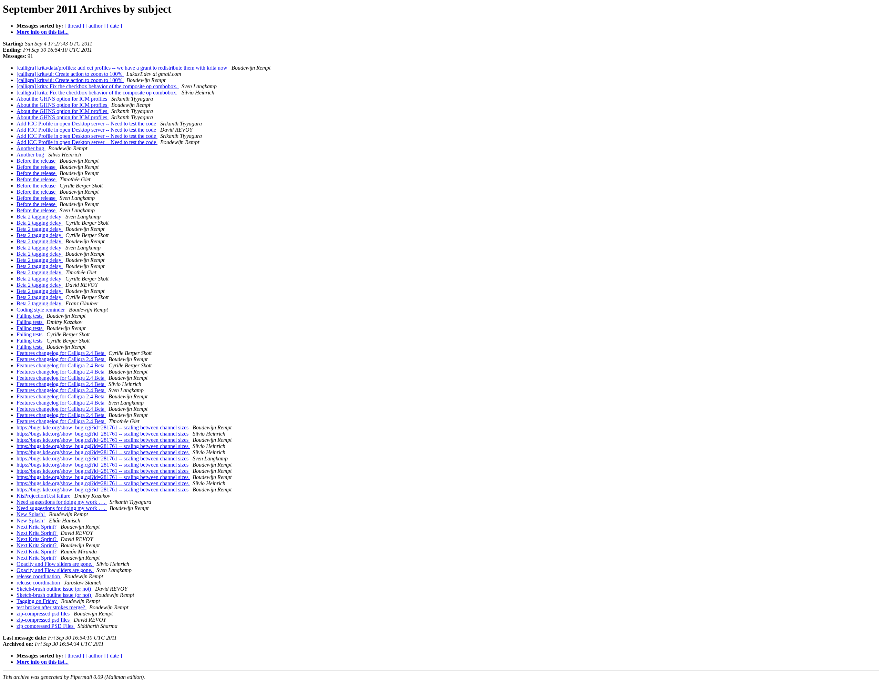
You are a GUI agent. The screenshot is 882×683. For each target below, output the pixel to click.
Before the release (37, 161)
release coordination (39, 576)
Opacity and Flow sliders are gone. (55, 564)
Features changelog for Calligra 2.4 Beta (61, 353)
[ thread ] (74, 26)
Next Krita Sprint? (37, 527)
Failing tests (30, 316)
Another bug (31, 148)
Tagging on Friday (37, 601)
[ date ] (114, 26)
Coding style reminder (41, 310)
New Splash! (31, 514)
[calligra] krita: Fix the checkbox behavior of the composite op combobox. (98, 86)
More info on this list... (43, 32)
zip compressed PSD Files (46, 626)
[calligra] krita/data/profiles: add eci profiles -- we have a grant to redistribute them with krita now (123, 68)
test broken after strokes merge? (51, 607)
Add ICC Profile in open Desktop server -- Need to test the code (87, 123)
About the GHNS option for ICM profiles (63, 99)
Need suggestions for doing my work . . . (62, 502)
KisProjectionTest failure (44, 496)
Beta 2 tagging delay (40, 217)
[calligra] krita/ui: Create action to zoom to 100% (70, 74)
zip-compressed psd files (44, 613)
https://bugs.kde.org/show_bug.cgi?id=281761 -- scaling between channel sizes (103, 427)
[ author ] (95, 26)
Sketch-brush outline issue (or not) (54, 589)
